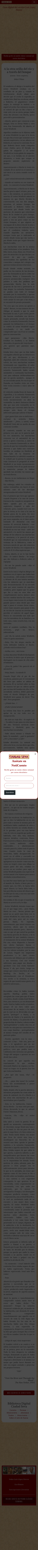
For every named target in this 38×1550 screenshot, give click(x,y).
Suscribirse (10, 792)
